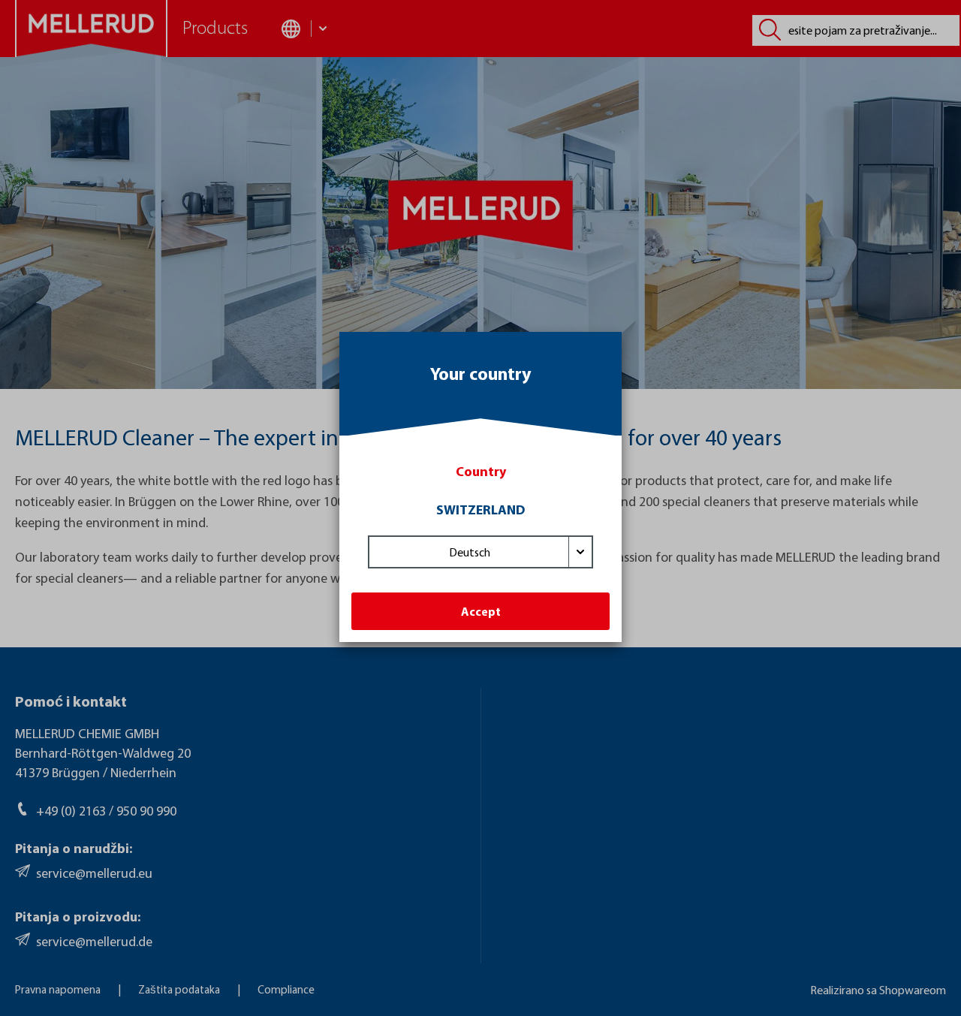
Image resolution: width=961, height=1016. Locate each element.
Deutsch (469, 551)
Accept (481, 611)
